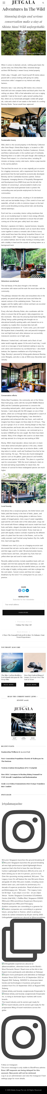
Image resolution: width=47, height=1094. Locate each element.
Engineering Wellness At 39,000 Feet (15, 752)
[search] (43, 3)
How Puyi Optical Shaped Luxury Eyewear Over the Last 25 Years (34, 677)
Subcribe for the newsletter (23, 600)
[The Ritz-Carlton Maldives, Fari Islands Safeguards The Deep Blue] (12, 662)
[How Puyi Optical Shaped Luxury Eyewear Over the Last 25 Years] (35, 662)
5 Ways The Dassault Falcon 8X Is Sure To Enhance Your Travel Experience (23, 636)
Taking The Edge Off (23, 625)
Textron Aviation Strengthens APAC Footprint (19, 768)
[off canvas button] (4, 2)
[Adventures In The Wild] (23, 43)
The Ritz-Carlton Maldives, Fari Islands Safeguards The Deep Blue (12, 677)
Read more (9, 684)
